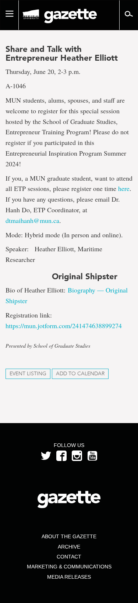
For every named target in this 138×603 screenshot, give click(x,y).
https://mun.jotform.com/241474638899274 (64, 325)
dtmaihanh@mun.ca (32, 220)
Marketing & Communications (69, 567)
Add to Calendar (80, 373)
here (124, 188)
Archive (69, 547)
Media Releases (69, 577)
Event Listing (28, 373)
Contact (69, 557)
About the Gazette (69, 536)
